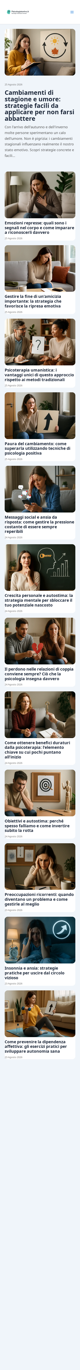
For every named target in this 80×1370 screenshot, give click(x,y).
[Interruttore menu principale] (72, 12)
